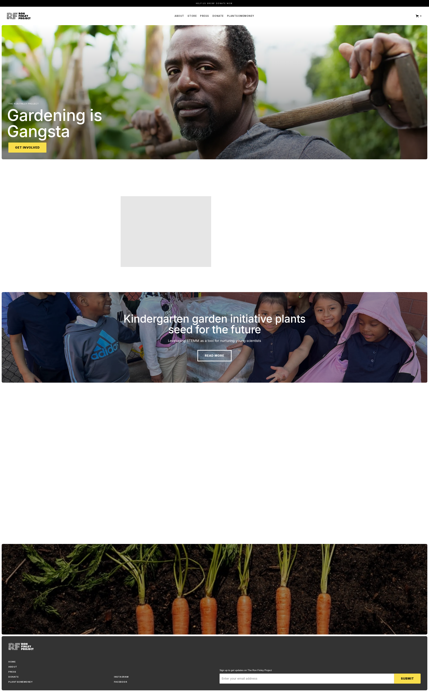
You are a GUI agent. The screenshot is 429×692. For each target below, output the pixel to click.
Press (204, 15)
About (179, 15)
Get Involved (27, 147)
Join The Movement (145, 487)
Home (12, 661)
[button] (419, 15)
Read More (214, 355)
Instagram (121, 677)
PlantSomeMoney (240, 15)
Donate (218, 15)
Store (192, 15)
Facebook (120, 682)
